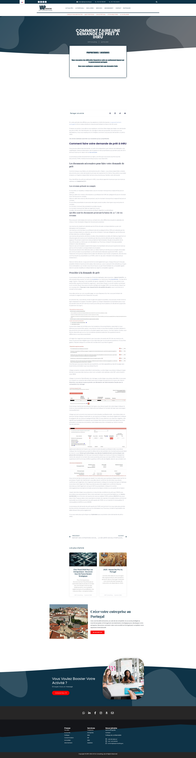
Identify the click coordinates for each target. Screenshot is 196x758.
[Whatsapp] (46, 2)
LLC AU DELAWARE (124, 14)
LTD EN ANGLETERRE (113, 14)
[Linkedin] (41, 2)
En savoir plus (97, 632)
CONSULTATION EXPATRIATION (74, 14)
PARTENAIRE (127, 8)
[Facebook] (39, 2)
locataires (95, 279)
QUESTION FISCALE (89, 14)
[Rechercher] (156, 2)
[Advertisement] (98, 94)
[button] (110, 113)
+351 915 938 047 (101, 2)
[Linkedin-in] (89, 713)
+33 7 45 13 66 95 (115, 2)
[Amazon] (106, 713)
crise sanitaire (93, 152)
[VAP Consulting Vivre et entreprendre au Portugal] (45, 8)
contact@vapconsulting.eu (85, 2)
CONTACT (118, 8)
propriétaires (114, 279)
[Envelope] (112, 713)
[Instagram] (43, 2)
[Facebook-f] (95, 713)
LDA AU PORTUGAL (101, 14)
